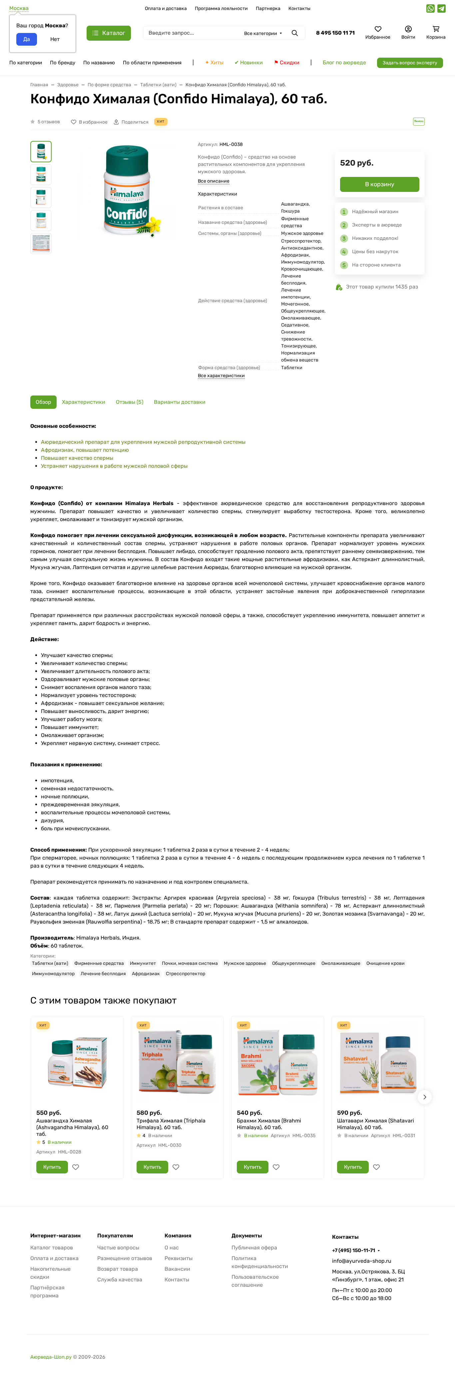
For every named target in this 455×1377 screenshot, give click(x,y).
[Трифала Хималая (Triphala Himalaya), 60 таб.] (177, 1062)
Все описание (213, 181)
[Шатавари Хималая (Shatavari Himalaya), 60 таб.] (378, 1062)
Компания (178, 1235)
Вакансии (177, 1269)
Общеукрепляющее (293, 963)
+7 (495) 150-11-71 (353, 1250)
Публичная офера (254, 1247)
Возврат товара (117, 1269)
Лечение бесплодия (103, 974)
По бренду (62, 63)
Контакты (299, 8)
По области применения (152, 63)
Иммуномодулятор (53, 974)
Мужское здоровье (245, 963)
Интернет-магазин (55, 1235)
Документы (246, 1235)
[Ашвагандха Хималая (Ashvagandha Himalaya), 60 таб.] (77, 1062)
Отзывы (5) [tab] (129, 402)
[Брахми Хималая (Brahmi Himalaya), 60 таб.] (277, 1062)
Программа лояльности (221, 8)
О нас (172, 1247)
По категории (25, 63)
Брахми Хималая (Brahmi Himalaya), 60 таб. (269, 1123)
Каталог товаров (51, 1247)
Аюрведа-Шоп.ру (51, 1357)
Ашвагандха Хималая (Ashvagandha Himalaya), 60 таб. (72, 1127)
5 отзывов (49, 122)
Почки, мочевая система (190, 963)
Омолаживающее (340, 963)
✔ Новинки (248, 62)
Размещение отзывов (124, 1258)
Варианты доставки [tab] (180, 402)
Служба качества (119, 1279)
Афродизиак (146, 974)
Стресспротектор (185, 974)
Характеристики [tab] (83, 402)
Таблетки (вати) (50, 963)
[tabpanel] (227, 700)
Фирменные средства (99, 963)
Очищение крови (385, 963)
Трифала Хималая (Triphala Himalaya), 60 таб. (171, 1123)
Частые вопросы (118, 1247)
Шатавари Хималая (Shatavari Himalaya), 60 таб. (375, 1123)
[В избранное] (76, 1167)
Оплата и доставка (166, 8)
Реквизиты (179, 1258)
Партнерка (268, 8)
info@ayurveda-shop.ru (361, 1261)
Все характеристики (221, 375)
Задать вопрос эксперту (410, 63)
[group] (126, 221)
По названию (99, 63)
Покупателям (115, 1235)
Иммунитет (143, 963)
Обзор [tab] (43, 402)
